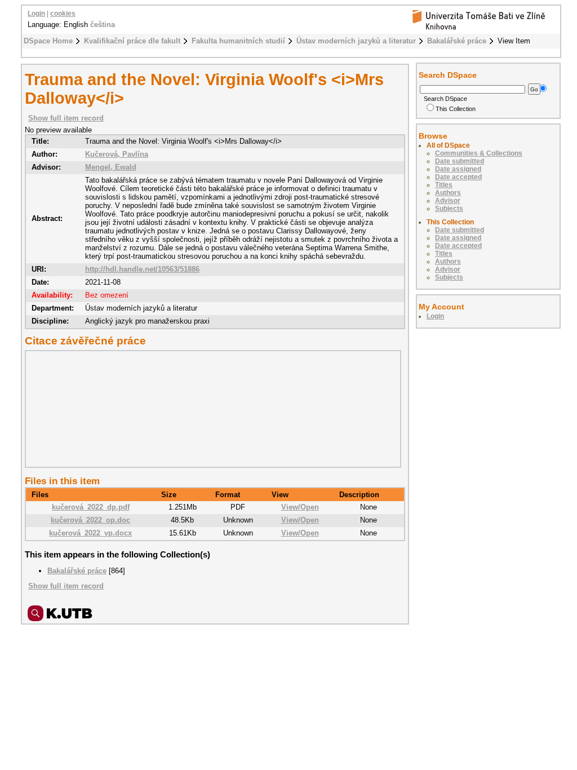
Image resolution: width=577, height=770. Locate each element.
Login (36, 13)
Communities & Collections (478, 153)
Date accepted (458, 177)
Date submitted (459, 161)
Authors (448, 193)
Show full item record (66, 118)
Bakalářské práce (456, 41)
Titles (443, 185)
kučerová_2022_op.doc (90, 520)
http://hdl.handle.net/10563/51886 (142, 269)
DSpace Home (48, 41)
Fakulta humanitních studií (238, 41)
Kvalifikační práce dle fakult (132, 41)
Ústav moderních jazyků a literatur (356, 41)
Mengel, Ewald (110, 167)
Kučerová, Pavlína (116, 154)
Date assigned (458, 169)
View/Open (300, 507)
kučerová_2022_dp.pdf (91, 507)
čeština (102, 24)
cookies (63, 13)
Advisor (447, 201)
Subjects (449, 209)
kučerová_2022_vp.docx (90, 533)
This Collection (456, 108)
